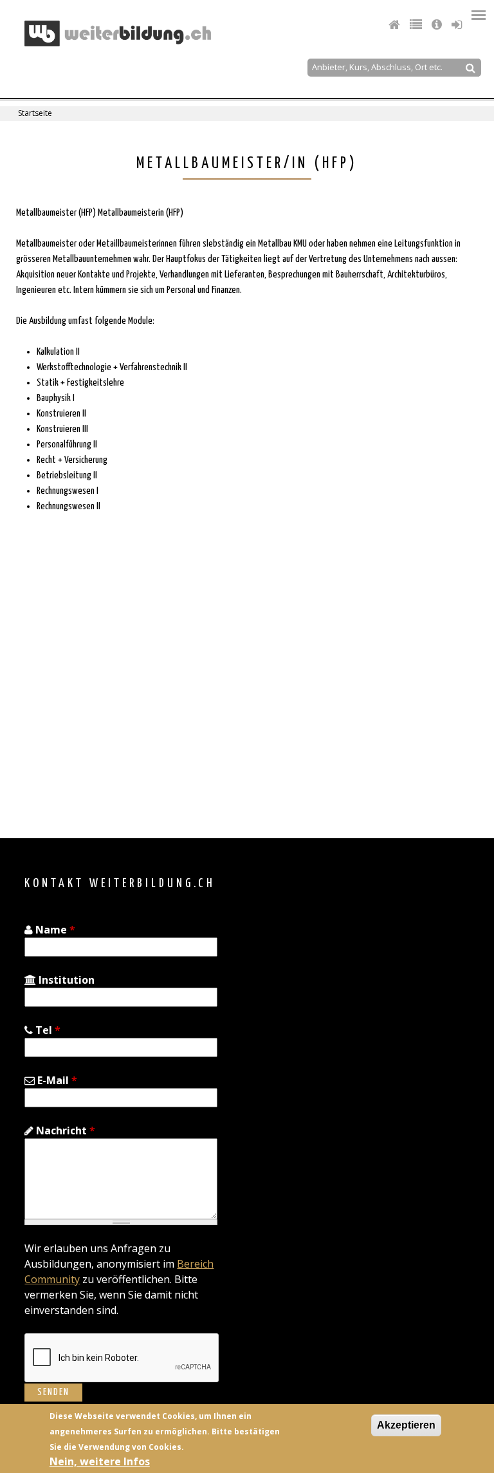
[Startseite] (117, 33)
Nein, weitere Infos (100, 1461)
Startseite (35, 113)
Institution (65, 980)
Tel (46, 1030)
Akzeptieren (406, 1425)
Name (54, 930)
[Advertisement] (121, 704)
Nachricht (64, 1130)
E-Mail (56, 1080)
